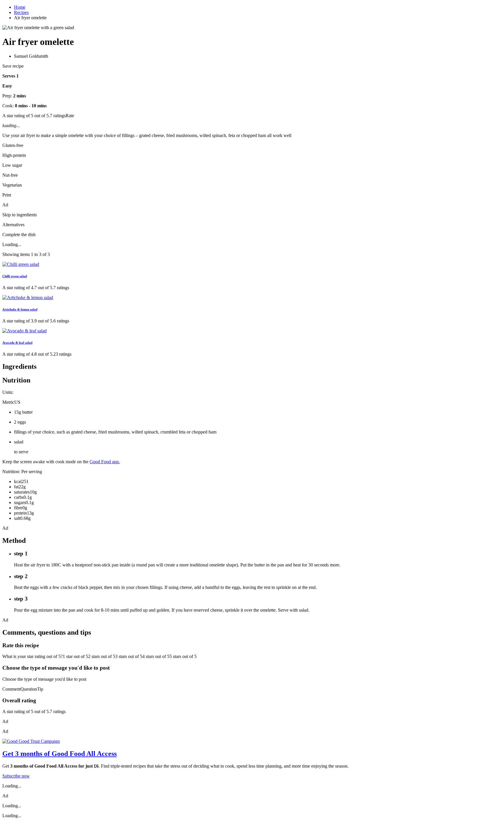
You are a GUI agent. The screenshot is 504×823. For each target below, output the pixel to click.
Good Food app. (105, 461)
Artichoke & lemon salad (19, 309)
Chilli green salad (14, 276)
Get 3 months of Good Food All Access (59, 753)
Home (19, 7)
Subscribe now (16, 775)
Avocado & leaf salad (17, 342)
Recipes (21, 12)
